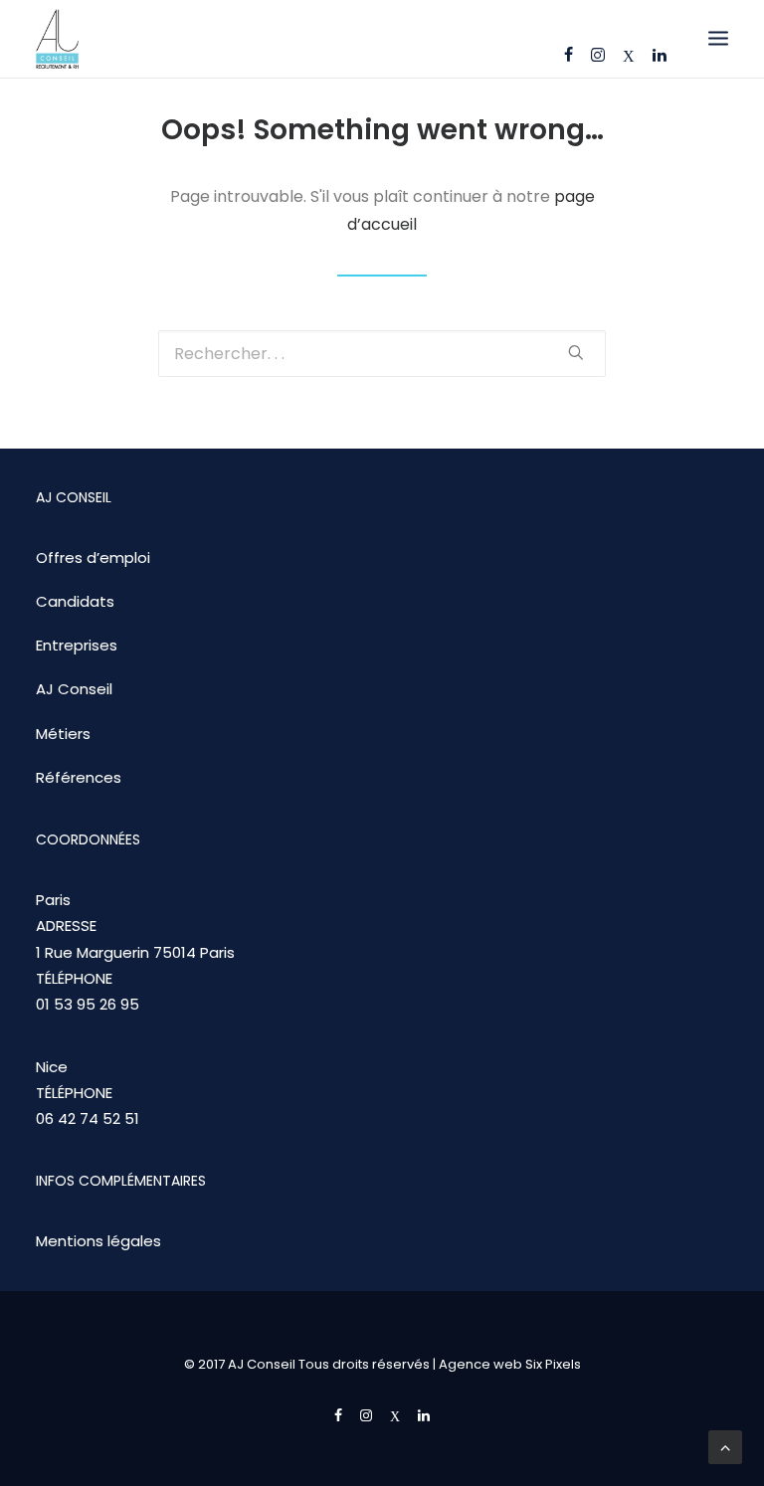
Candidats (75, 601)
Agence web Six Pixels (510, 1364)
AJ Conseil (74, 688)
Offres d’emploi (93, 557)
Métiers (63, 733)
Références (78, 777)
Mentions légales (98, 1240)
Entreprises (76, 645)
